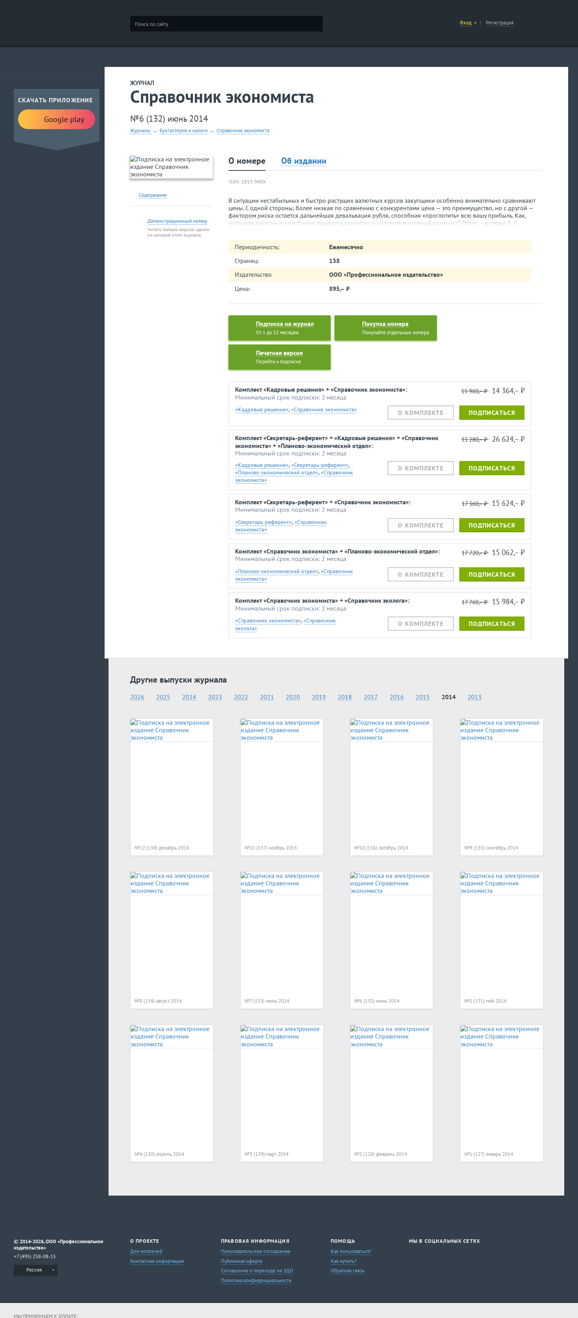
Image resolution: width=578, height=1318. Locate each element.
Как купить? (344, 1261)
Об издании (303, 160)
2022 (241, 697)
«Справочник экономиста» (324, 409)
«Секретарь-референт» (319, 464)
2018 (345, 697)
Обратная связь (347, 1270)
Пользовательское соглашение (256, 1251)
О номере (246, 160)
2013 (475, 697)
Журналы (141, 130)
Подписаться (492, 413)
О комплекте (420, 413)
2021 (267, 697)
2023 (215, 697)
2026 (137, 697)
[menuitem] (36, 1270)
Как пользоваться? (351, 1251)
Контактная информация (157, 1261)
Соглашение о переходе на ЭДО (257, 1270)
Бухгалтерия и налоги (184, 130)
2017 (371, 697)
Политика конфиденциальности (256, 1280)
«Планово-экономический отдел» (276, 472)
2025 (163, 697)
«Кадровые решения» (262, 409)
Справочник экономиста (243, 130)
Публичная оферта (241, 1261)
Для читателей (146, 1251)
